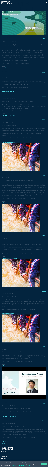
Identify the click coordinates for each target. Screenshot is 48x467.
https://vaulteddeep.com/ (9, 142)
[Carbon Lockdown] (24, 398)
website (4, 68)
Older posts (3, 443)
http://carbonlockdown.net (9, 416)
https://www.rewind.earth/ (9, 258)
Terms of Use (21, 465)
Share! (44, 38)
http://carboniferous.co (8, 91)
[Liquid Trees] (24, 34)
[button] (46, 2)
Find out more (27, 465)
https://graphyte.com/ (8, 203)
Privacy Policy (14, 465)
